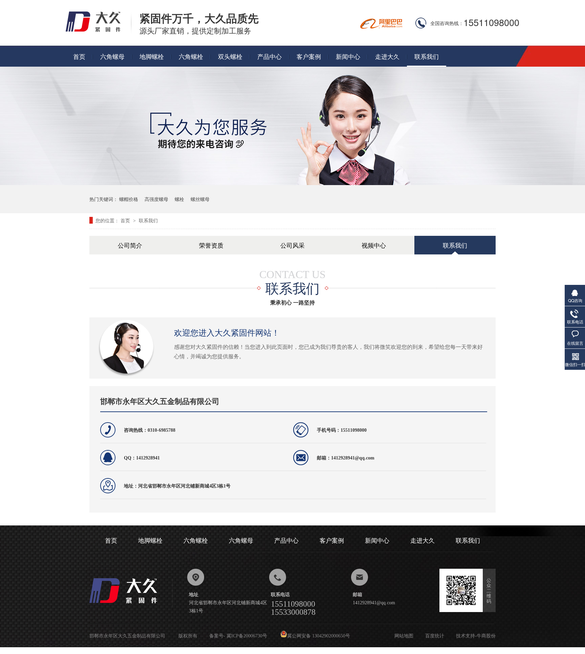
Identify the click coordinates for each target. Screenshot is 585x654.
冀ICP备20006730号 (246, 635)
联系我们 (426, 56)
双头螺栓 (230, 56)
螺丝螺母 (200, 199)
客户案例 (309, 56)
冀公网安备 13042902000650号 (318, 635)
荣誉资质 (211, 245)
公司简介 (130, 245)
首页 (79, 56)
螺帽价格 (128, 199)
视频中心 (374, 245)
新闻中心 (348, 56)
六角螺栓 (191, 56)
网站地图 (403, 635)
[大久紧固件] (131, 605)
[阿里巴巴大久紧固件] (381, 26)
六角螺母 (112, 56)
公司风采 (292, 245)
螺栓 (179, 199)
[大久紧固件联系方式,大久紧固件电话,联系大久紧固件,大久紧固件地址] (98, 31)
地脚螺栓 (151, 56)
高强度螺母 (156, 199)
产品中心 (269, 56)
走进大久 (387, 56)
